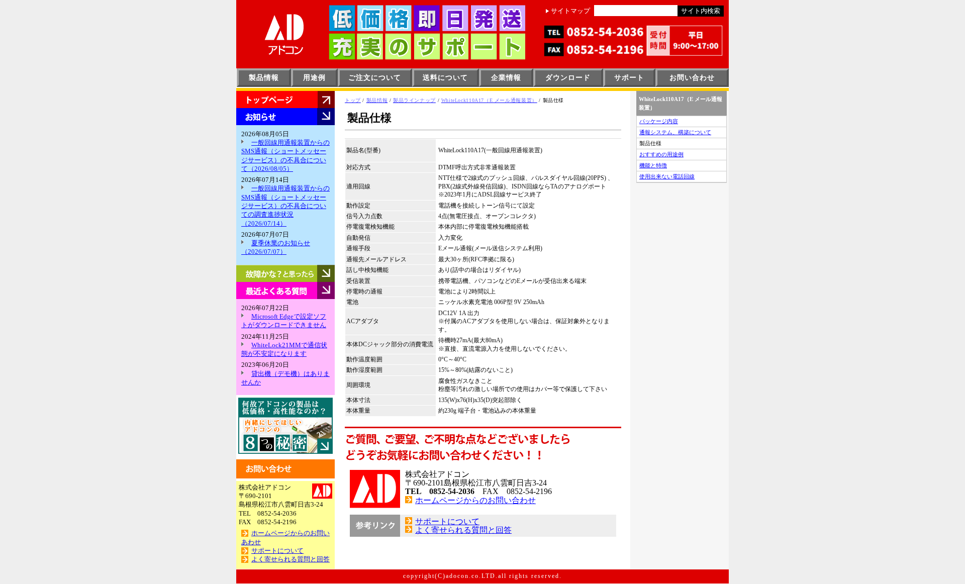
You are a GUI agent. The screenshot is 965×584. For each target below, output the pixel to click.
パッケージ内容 (658, 121)
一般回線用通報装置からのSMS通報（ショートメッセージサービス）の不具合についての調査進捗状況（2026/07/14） (285, 206)
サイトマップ (570, 11)
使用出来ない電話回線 (667, 176)
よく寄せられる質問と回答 (290, 559)
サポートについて (277, 550)
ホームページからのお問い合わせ (475, 500)
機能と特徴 (653, 165)
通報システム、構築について (675, 132)
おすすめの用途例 (661, 154)
